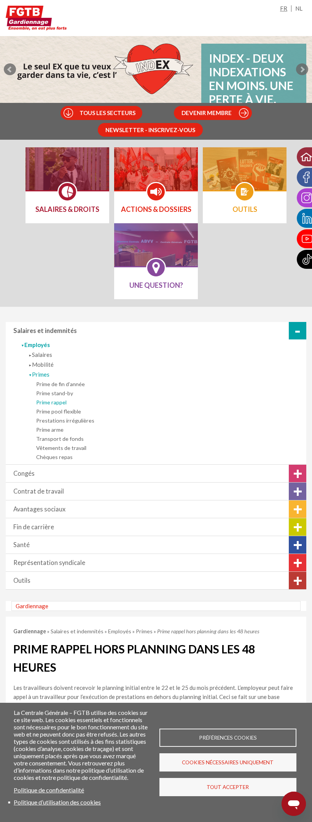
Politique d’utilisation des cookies (57, 802)
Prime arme (50, 429)
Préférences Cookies (228, 738)
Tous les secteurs (107, 112)
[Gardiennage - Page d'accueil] (36, 20)
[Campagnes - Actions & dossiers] (156, 173)
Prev (10, 69)
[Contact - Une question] (156, 249)
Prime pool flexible (58, 411)
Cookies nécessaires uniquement (228, 762)
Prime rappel (51, 402)
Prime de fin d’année (60, 384)
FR (283, 8)
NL (298, 8)
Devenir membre (206, 112)
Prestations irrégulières (65, 420)
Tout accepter (228, 787)
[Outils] (245, 173)
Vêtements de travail (61, 448)
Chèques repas (54, 457)
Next (302, 69)
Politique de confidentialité (49, 790)
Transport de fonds (60, 438)
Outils (21, 580)
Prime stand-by (54, 393)
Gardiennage (32, 606)
